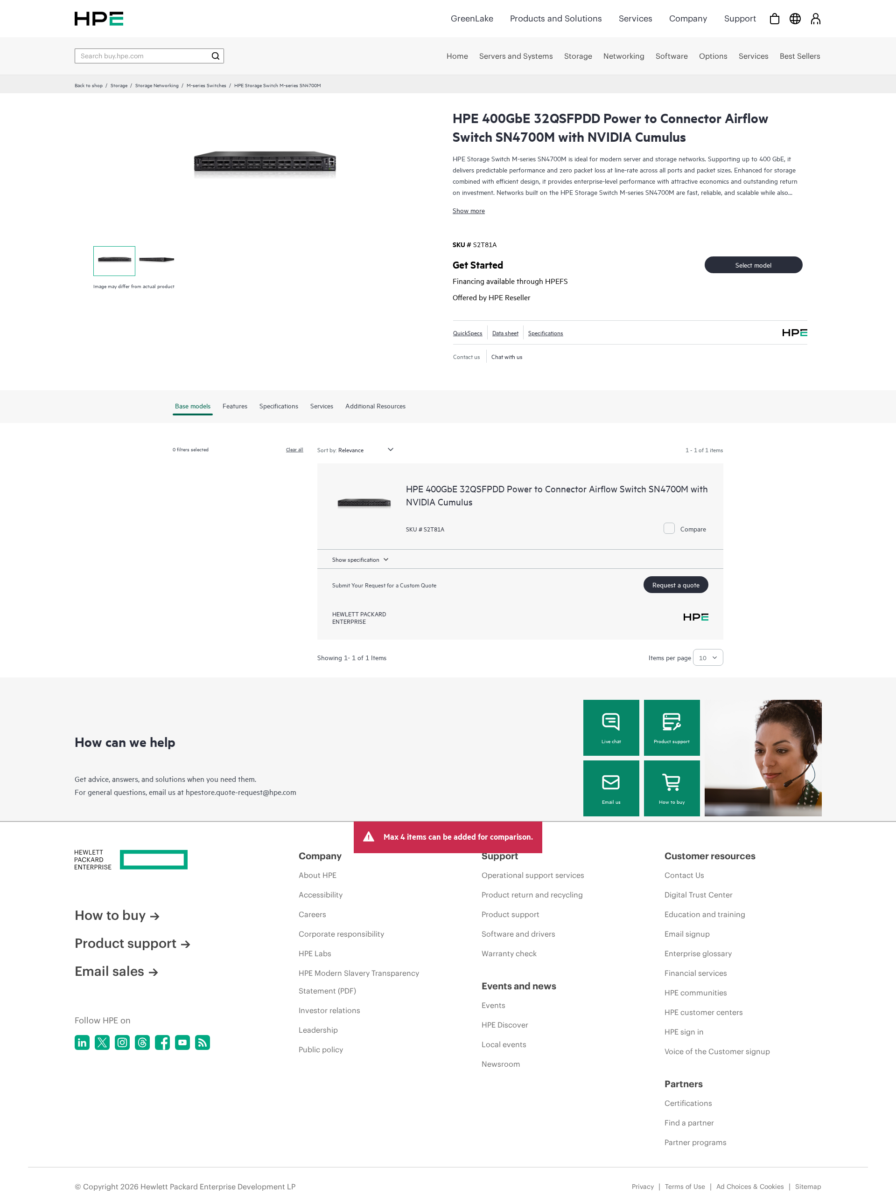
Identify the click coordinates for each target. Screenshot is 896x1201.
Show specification (355, 559)
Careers (312, 914)
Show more (469, 210)
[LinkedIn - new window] (82, 1042)
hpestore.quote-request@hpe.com (241, 792)
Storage (119, 85)
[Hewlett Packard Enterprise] (99, 18)
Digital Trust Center (699, 894)
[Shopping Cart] (774, 18)
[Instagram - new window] (122, 1042)
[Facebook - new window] (162, 1042)
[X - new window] (102, 1042)
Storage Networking (157, 85)
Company (688, 18)
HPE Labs (315, 953)
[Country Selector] (795, 18)
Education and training (705, 914)
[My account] (815, 18)
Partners (684, 1084)
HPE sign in (684, 1031)
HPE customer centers (704, 1012)
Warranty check (509, 953)
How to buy (672, 801)
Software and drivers (518, 934)
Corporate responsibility (341, 934)
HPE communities (696, 992)
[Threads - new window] (142, 1042)
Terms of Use (685, 1186)
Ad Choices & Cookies (750, 1186)
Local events (504, 1044)
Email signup (687, 934)
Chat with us (507, 356)
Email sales (109, 971)
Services (635, 18)
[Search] (215, 55)
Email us (611, 801)
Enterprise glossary (698, 953)
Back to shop (89, 85)
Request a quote (676, 584)
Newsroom (501, 1064)
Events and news (519, 986)
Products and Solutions (556, 18)
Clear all (294, 449)
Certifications (688, 1103)
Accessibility (321, 894)
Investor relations (329, 1010)
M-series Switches (206, 85)
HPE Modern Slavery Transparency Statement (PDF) (359, 981)
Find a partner (689, 1122)
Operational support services (533, 875)
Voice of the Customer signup (717, 1051)
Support (740, 18)
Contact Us (684, 875)
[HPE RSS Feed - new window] (202, 1042)
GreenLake (472, 18)
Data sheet (505, 332)
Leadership (318, 1030)
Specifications (545, 332)
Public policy (321, 1049)
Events (493, 1005)
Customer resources (710, 856)
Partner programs (696, 1142)
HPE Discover (505, 1024)
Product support (672, 741)
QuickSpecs (468, 332)
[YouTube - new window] (182, 1042)
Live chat (611, 741)
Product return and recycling (532, 894)
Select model (753, 264)
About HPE (317, 875)
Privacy (643, 1186)
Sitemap (808, 1186)
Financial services (696, 973)
